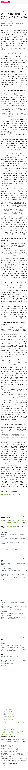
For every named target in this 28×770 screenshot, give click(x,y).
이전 (6, 549)
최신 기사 (4, 600)
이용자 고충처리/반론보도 (7, 731)
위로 (11, 549)
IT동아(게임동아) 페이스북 (12, 526)
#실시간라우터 (11, 23)
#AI (2, 21)
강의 (2, 654)
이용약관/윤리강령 (19, 731)
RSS (14, 734)
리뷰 (2, 639)
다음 (21, 549)
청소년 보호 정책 (15, 732)
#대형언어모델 (4, 23)
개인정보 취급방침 (5, 732)
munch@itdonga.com (6, 765)
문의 (18, 729)
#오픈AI (17, 23)
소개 (14, 729)
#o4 (20, 21)
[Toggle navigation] (25, 2)
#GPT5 (10, 21)
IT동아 (2, 520)
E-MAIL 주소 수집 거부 (6, 734)
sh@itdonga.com (10, 25)
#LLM (14, 21)
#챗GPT (22, 23)
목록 (17, 549)
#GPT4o (6, 21)
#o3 (17, 21)
